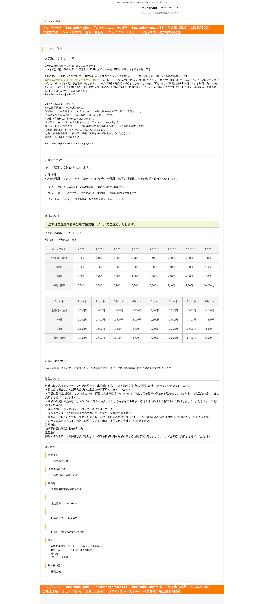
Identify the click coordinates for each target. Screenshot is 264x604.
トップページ (52, 27)
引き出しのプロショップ (66, 7)
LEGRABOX (199, 27)
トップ (43, 21)
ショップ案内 (71, 32)
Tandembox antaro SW (110, 27)
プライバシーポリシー (123, 32)
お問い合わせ (94, 32)
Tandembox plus (78, 27)
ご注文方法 (50, 32)
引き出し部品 (177, 27)
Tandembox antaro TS (147, 27)
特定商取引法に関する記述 (161, 32)
